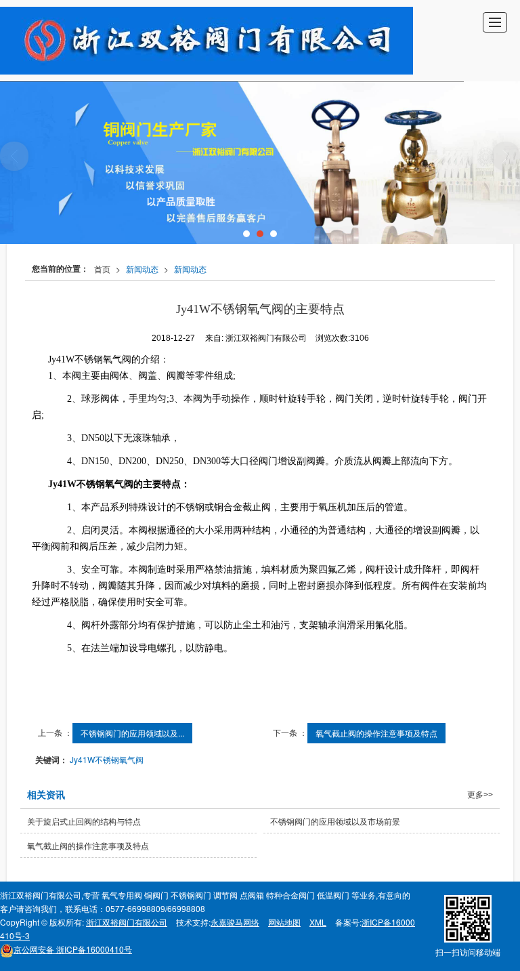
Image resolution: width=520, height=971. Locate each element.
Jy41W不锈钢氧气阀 (107, 759)
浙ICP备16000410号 (73, 949)
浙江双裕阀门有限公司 (126, 922)
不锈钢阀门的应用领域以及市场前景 (335, 821)
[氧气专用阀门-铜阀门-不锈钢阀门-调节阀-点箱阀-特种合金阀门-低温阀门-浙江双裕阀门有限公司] (206, 40)
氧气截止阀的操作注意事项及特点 (376, 733)
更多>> (480, 795)
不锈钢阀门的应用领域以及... (132, 733)
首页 (102, 268)
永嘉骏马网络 (235, 922)
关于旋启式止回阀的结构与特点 (84, 821)
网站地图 (284, 922)
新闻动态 (142, 268)
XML (317, 922)
